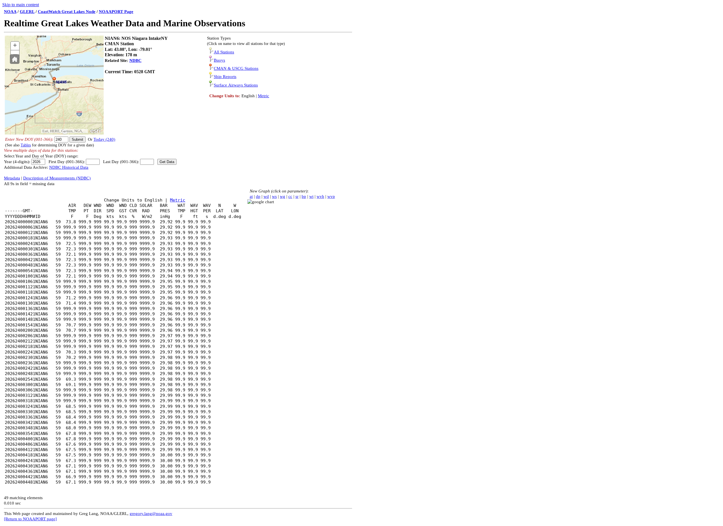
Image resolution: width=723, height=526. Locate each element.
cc (290, 196)
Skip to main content (20, 4)
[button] (14, 59)
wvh (320, 196)
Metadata (12, 178)
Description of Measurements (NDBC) (57, 178)
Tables (26, 145)
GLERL (27, 11)
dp (258, 196)
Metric (263, 96)
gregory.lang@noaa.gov (151, 513)
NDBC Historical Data (68, 167)
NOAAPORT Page (116, 11)
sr (297, 196)
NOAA (10, 11)
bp (304, 196)
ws (274, 196)
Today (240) (104, 139)
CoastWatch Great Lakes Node (66, 11)
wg (282, 196)
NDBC (135, 60)
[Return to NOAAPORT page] (30, 519)
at (251, 196)
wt (311, 196)
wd (266, 196)
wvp (331, 196)
